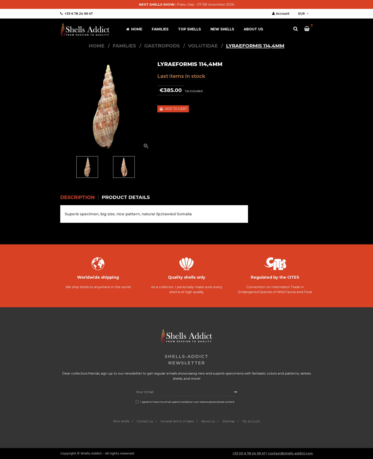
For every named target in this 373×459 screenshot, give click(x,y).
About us (208, 421)
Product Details (126, 197)
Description (77, 197)
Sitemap (228, 421)
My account (251, 421)
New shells (121, 421)
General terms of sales (177, 421)
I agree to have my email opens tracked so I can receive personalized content (187, 401)
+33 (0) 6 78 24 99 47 (249, 453)
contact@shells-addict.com (290, 453)
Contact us (145, 421)
